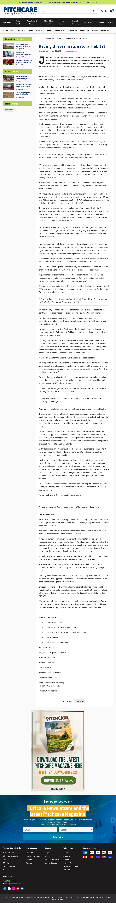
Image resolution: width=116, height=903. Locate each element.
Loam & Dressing (75, 22)
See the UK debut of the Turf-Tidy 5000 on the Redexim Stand (24, 61)
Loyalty (95, 30)
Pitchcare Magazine (11, 856)
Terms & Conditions (71, 866)
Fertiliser (7, 22)
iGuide (48, 30)
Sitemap (66, 870)
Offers (110, 22)
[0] (110, 11)
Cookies (66, 859)
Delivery (29, 859)
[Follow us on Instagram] (13, 888)
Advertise (105, 30)
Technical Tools (60, 30)
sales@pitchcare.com (13, 884)
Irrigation (88, 22)
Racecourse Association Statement (24, 53)
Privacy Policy (68, 863)
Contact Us (84, 30)
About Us (73, 30)
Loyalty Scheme (51, 863)
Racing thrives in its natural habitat (73, 38)
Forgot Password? (52, 859)
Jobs (31, 30)
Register (48, 856)
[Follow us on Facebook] (4, 888)
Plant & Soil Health (48, 22)
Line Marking (62, 22)
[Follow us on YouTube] (17, 888)
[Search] (93, 11)
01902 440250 (11, 881)
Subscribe (58, 837)
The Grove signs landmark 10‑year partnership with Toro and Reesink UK (23, 77)
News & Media (8, 30)
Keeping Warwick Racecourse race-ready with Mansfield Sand (24, 45)
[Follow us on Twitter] (9, 888)
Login (47, 853)
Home (41, 38)
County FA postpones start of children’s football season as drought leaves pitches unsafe (24, 94)
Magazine (21, 30)
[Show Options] (91, 829)
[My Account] (106, 11)
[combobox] (65, 11)
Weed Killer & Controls (32, 22)
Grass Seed (18, 22)
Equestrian (9, 110)
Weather (39, 30)
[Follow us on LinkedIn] (22, 888)
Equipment (99, 22)
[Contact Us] (102, 11)
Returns (29, 863)
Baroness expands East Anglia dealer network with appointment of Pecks (24, 85)
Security (66, 856)
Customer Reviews (33, 856)
